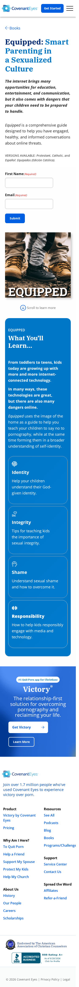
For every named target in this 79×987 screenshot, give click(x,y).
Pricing (8, 828)
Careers (9, 910)
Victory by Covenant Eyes (19, 818)
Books (14, 28)
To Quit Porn (13, 846)
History (9, 895)
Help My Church (16, 876)
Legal (66, 979)
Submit (15, 218)
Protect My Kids (15, 869)
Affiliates (51, 890)
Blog (47, 830)
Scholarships (13, 918)
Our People (12, 903)
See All (49, 815)
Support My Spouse (19, 861)
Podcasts (51, 823)
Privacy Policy (50, 979)
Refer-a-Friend (55, 898)
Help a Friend (13, 854)
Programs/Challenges (61, 845)
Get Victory (21, 727)
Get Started (52, 8)
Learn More (21, 742)
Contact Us (52, 871)
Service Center (55, 864)
